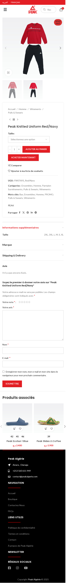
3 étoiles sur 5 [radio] (24, 302)
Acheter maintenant (23, 157)
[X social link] (23, 212)
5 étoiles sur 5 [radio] (29, 302)
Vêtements (35, 109)
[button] (5, 9)
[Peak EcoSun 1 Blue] (17, 418)
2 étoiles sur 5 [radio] (22, 302)
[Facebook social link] (19, 212)
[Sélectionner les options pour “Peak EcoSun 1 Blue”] (14, 428)
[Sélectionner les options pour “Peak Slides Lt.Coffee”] (46, 428)
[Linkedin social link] (32, 212)
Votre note (8, 302)
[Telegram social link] (36, 212)
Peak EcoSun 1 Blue (17, 441)
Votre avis (8, 307)
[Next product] (18, 119)
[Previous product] (10, 119)
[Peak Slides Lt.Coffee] (49, 418)
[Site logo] (33, 9)
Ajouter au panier (36, 149)
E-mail (6, 357)
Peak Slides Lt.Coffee (49, 441)
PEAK (11, 205)
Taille (11, 133)
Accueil (11, 109)
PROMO (49, 194)
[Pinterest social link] (28, 212)
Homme (22, 109)
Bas (21, 194)
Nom (5, 344)
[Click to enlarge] (8, 72)
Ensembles (27, 185)
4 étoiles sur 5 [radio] (27, 302)
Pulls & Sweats (15, 112)
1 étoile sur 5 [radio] (19, 302)
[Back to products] (14, 119)
